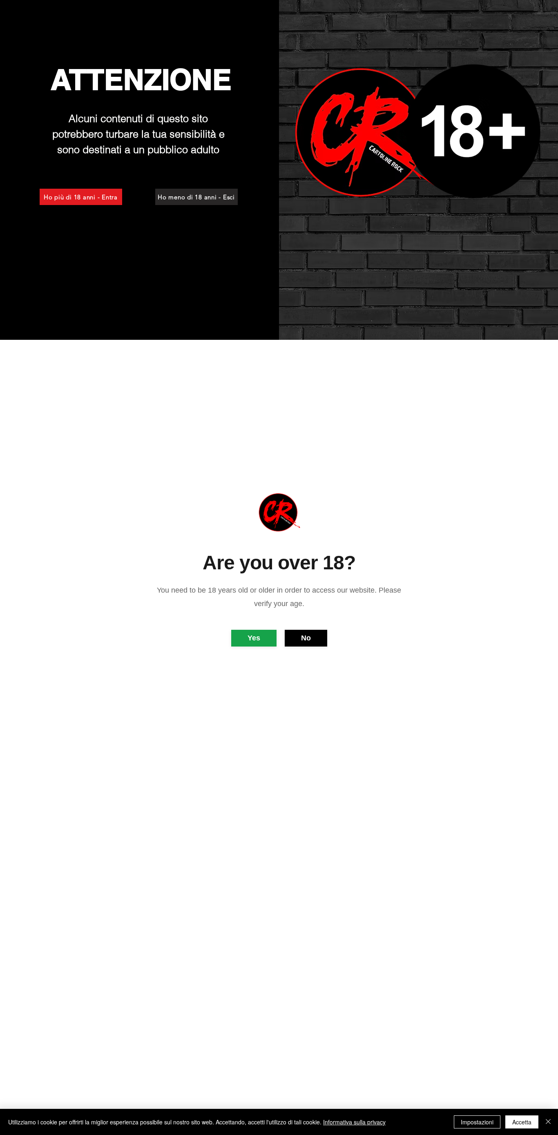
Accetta (521, 1122)
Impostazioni (477, 1122)
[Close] (548, 1121)
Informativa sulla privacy (354, 1122)
